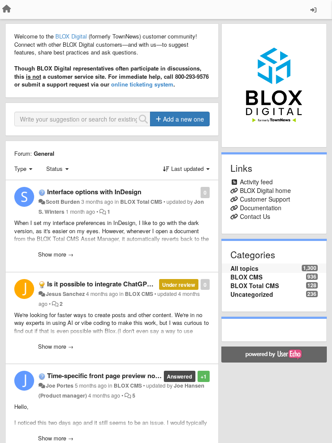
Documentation (260, 207)
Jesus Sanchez (65, 294)
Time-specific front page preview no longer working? (127, 375)
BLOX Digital (71, 36)
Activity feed (256, 181)
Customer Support (265, 199)
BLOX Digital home (265, 190)
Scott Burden (63, 201)
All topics (244, 268)
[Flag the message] (196, 192)
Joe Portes (59, 385)
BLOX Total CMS (141, 201)
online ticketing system (142, 84)
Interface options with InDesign (94, 191)
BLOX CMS (139, 294)
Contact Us (255, 216)
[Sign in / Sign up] (313, 9)
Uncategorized (251, 294)
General (44, 153)
